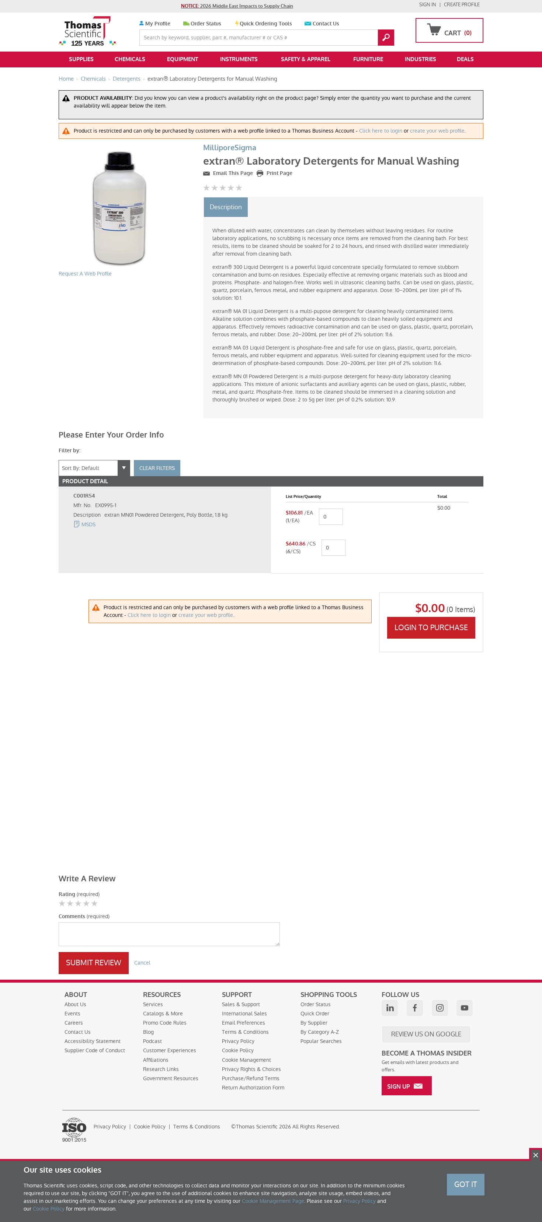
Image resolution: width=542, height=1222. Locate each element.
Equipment (182, 59)
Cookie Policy (238, 1050)
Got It (465, 1184)
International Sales (244, 1013)
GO (386, 37)
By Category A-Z (319, 1032)
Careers (74, 1022)
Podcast (152, 1041)
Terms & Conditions (245, 1032)
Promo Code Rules (165, 1022)
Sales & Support (241, 1004)
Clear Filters (157, 468)
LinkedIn (390, 1008)
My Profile (157, 23)
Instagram (440, 1008)
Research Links (161, 1069)
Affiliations (155, 1060)
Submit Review (93, 963)
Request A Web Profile (85, 273)
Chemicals (130, 59)
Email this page (232, 173)
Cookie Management (246, 1060)
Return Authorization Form (253, 1087)
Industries (420, 59)
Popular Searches (321, 1041)
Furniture (368, 59)
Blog (148, 1032)
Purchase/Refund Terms (250, 1078)
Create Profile (462, 4)
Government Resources (170, 1078)
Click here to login (380, 130)
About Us (75, 1004)
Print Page (278, 173)
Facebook (415, 1008)
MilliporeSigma (229, 148)
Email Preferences (243, 1022)
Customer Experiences (169, 1050)
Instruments (239, 59)
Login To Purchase (431, 627)
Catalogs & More (163, 1013)
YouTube (464, 1008)
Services (153, 1004)
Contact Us (326, 23)
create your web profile (437, 130)
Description (226, 207)
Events (72, 1013)
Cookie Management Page (273, 1201)
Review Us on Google (426, 1034)
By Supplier (313, 1022)
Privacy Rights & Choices (251, 1069)
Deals (465, 59)
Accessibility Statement (93, 1041)
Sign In (427, 4)
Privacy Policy (238, 1041)
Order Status (206, 23)
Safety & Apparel (305, 59)
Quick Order (314, 1013)
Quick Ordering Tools (266, 23)
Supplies (81, 59)
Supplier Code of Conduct (95, 1050)
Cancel (142, 962)
